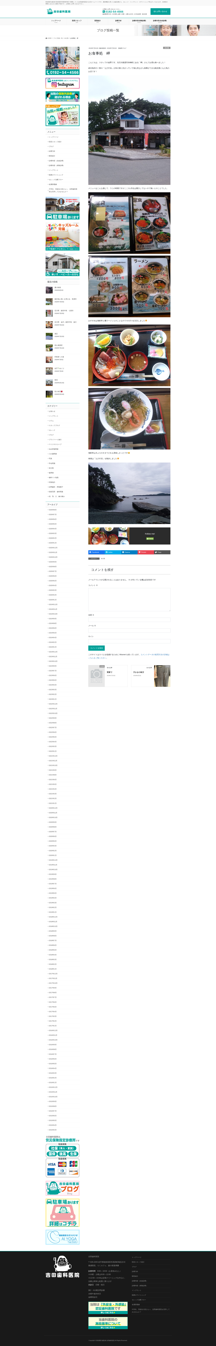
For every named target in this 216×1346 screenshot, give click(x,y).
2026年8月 (53, 510)
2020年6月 (53, 836)
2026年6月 (53, 519)
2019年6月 (53, 888)
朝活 (56, 380)
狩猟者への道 (59, 357)
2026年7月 (53, 514)
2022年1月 (53, 751)
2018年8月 (53, 936)
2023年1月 (53, 699)
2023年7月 (53, 671)
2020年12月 (53, 808)
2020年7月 (53, 832)
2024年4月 (53, 637)
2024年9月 (53, 619)
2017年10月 (53, 983)
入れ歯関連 (53, 454)
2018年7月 (53, 940)
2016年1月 (53, 1082)
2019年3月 (53, 903)
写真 (50, 458)
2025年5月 (53, 581)
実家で (109, 672)
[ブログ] (162, 676)
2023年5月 (53, 680)
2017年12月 (53, 974)
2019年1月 (53, 912)
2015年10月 (53, 1097)
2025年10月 (53, 557)
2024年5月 (53, 633)
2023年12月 (53, 652)
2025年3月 (53, 590)
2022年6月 (53, 732)
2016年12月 (53, 1030)
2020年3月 (53, 846)
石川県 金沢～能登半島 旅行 (66, 322)
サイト (91, 636)
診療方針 (52, 151)
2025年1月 (53, 600)
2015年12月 (53, 1087)
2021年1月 (53, 803)
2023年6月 (53, 675)
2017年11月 (53, 978)
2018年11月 (53, 921)
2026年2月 (53, 538)
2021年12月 (53, 756)
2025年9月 (53, 562)
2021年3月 (53, 794)
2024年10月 (53, 614)
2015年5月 (53, 1120)
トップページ (53, 137)
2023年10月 (53, 661)
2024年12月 (53, 604)
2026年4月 (53, 529)
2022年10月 (53, 713)
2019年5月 (53, 893)
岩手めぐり (59, 368)
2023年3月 (53, 689)
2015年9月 (53, 1101)
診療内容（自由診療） (57, 161)
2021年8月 (53, 775)
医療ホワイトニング (56, 175)
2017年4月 (53, 1011)
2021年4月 (53, 789)
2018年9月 (53, 931)
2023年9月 (53, 666)
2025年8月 (53, 566)
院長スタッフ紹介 (55, 142)
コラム (51, 421)
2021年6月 (53, 779)
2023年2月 (53, 694)
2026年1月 (53, 543)
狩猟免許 (52, 482)
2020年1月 (53, 855)
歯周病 (51, 473)
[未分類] (96, 670)
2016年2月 (53, 1078)
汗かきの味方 (138, 672)
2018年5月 (53, 950)
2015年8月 (53, 1106)
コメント (93, 585)
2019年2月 (53, 907)
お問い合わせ (161, 11)
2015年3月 (53, 1130)
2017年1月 (53, 1026)
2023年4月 (53, 685)
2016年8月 (53, 1049)
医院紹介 (52, 156)
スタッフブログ (54, 425)
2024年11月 (53, 609)
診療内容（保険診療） (57, 165)
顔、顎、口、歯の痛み (57, 496)
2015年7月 (53, 1111)
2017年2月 (53, 1021)
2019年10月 (53, 869)
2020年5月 (53, 841)
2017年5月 (53, 1007)
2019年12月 (53, 860)
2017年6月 (53, 1002)
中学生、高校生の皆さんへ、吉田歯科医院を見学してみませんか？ (63, 190)
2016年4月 (53, 1068)
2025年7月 (53, 571)
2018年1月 (53, 969)
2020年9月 (53, 822)
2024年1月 (53, 647)
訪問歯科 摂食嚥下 (56, 487)
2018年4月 (53, 955)
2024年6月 (53, 628)
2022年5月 (53, 737)
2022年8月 (53, 723)
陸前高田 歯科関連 (56, 492)
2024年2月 (53, 642)
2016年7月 (53, 1054)
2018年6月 (53, 945)
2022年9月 (53, 718)
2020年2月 (53, 851)
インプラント (53, 170)
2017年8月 (53, 992)
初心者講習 (58, 345)
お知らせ (52, 411)
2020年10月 (53, 817)
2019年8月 (53, 879)
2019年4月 (53, 898)
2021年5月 (53, 784)
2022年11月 (53, 708)
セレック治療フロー (56, 179)
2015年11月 (53, 1092)
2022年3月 (53, 746)
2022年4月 (53, 742)
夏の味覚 (58, 287)
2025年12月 (53, 548)
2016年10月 (53, 1040)
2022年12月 (53, 704)
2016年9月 (53, 1045)
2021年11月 (53, 761)
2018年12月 (53, 917)
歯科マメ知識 (53, 477)
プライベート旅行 (55, 439)
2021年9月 (53, 770)
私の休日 (58, 391)
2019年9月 (53, 874)
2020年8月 (53, 827)
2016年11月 (53, 1035)
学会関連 (52, 463)
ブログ (51, 146)
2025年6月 (53, 576)
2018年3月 (53, 959)
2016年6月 (53, 1059)
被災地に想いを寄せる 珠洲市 (66, 299)
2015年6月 (53, 1116)
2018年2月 (53, 964)
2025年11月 (53, 552)
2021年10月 (53, 765)
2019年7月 (53, 884)
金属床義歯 (53, 184)
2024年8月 (53, 623)
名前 (91, 615)
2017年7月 (53, 997)
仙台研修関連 (53, 449)
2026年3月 (53, 533)
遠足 (56, 334)
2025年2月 (53, 595)
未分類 (167, 48)
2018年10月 (53, 926)
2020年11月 (53, 813)
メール (92, 626)
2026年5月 (53, 524)
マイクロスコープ (55, 444)
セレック (52, 430)
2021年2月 (53, 798)
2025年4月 (53, 585)
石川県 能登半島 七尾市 (64, 311)
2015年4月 (53, 1125)
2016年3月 (53, 1073)
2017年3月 (53, 1016)
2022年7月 (53, 727)
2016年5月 (53, 1064)
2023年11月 (53, 656)
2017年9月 (53, 988)
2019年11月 (53, 865)
